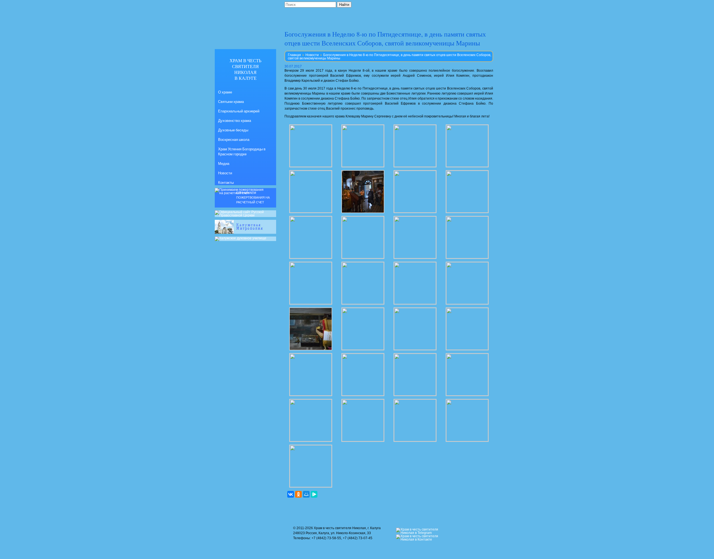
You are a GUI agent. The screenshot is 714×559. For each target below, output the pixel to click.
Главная (294, 55)
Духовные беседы (233, 129)
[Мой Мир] (306, 494)
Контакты (226, 182)
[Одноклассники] (298, 494)
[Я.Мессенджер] (314, 494)
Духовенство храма (234, 120)
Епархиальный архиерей (238, 111)
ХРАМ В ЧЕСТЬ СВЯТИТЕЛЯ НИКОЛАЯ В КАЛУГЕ (245, 69)
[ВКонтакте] (290, 494)
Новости (312, 55)
